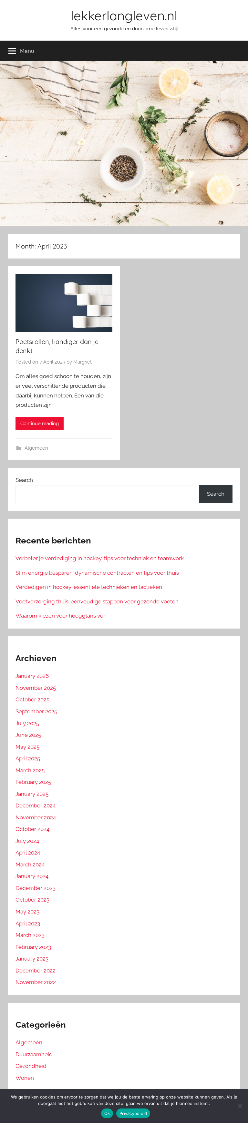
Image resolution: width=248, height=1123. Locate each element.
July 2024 (27, 841)
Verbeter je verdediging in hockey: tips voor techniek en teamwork (100, 558)
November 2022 (36, 982)
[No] (240, 1106)
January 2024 (32, 876)
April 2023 (28, 923)
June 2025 (28, 735)
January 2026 (32, 676)
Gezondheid (31, 1066)
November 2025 (36, 688)
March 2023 (30, 935)
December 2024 (36, 805)
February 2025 (33, 782)
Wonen (25, 1078)
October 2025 (32, 699)
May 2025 (27, 747)
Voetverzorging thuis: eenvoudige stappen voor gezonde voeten (97, 601)
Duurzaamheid (34, 1054)
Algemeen (36, 448)
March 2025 (30, 770)
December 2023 (36, 888)
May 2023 (27, 911)
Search (24, 480)
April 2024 (28, 852)
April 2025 (28, 758)
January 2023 (32, 958)
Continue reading (39, 423)
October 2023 (32, 899)
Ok (107, 1113)
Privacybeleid (133, 1113)
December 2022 (36, 970)
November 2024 (36, 817)
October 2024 (32, 829)
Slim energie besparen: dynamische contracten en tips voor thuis (97, 573)
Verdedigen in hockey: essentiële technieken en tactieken (89, 587)
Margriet (82, 362)
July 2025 (27, 723)
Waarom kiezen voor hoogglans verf (61, 615)
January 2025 (32, 794)
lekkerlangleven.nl (124, 15)
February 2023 (33, 947)
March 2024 (30, 864)
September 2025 (36, 711)
